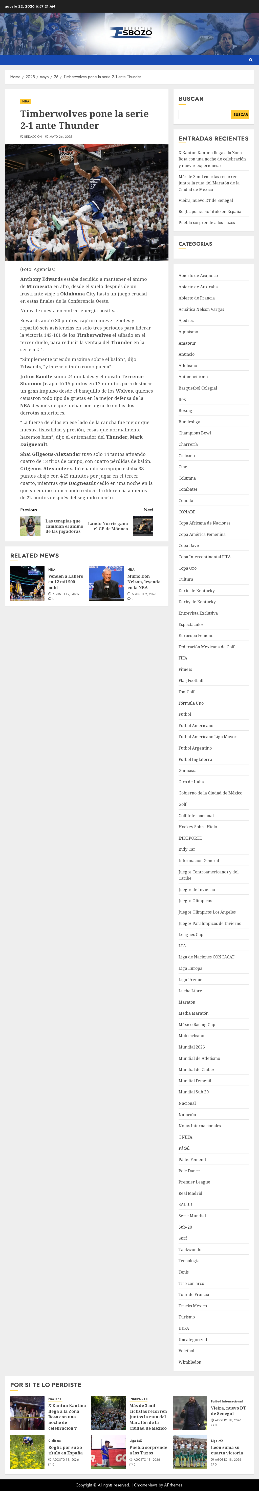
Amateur (187, 343)
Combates (188, 489)
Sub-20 (185, 1227)
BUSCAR (240, 114)
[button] (251, 60)
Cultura (186, 579)
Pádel (184, 1148)
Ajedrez (186, 320)
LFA (182, 946)
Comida (186, 500)
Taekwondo (190, 1249)
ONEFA (185, 1137)
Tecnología (189, 1260)
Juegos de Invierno (197, 889)
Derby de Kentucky (197, 601)
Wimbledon (190, 1362)
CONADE (187, 512)
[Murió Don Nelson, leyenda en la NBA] (106, 583)
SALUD (185, 1204)
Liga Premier (191, 979)
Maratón (187, 1002)
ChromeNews (146, 1485)
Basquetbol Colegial (198, 388)
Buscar (191, 98)
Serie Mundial (192, 1216)
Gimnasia (188, 770)
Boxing (185, 410)
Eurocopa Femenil (196, 635)
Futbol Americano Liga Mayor (207, 736)
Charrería (188, 444)
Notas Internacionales (200, 1125)
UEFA (184, 1328)
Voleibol (186, 1351)
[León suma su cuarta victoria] (190, 1452)
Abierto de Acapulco (198, 275)
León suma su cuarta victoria (227, 1450)
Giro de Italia (191, 782)
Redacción (33, 137)
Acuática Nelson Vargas (201, 309)
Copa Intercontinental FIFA (205, 557)
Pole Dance (189, 1171)
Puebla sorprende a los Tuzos (207, 222)
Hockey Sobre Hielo (198, 827)
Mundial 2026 (192, 1047)
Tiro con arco (191, 1283)
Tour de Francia (194, 1294)
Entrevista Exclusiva (198, 613)
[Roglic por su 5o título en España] (27, 1452)
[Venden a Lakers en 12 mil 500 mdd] (27, 583)
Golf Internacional (196, 815)
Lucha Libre (190, 990)
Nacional (187, 1103)
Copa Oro (188, 568)
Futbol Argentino (195, 748)
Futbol (185, 714)
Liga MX (136, 1441)
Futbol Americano (196, 725)
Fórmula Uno (191, 703)
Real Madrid (190, 1193)
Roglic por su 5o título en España (210, 211)
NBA (25, 101)
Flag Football (191, 680)
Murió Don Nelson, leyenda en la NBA (144, 581)
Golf (182, 804)
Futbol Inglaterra (195, 759)
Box (182, 399)
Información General (199, 860)
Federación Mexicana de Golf (206, 647)
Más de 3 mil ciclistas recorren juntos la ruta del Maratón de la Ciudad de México (209, 183)
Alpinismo (188, 332)
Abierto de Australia (198, 287)
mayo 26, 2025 (61, 137)
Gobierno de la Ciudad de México (210, 793)
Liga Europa (190, 968)
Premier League (194, 1182)
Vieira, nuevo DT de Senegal (206, 200)
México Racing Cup (197, 1024)
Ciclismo (187, 455)
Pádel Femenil (192, 1159)
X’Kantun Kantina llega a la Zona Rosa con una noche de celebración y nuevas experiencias (212, 159)
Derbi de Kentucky (197, 590)
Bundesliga (189, 422)
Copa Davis (189, 545)
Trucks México (193, 1306)
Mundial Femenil (195, 1081)
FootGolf (187, 692)
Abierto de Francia (197, 298)
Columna (187, 478)
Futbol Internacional (227, 1401)
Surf (183, 1238)
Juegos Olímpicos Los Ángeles (207, 912)
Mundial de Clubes (196, 1069)
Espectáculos (191, 624)
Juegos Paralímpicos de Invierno (210, 923)
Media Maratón (193, 1013)
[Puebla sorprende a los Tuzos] (108, 1452)
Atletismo (188, 365)
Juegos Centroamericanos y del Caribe (209, 875)
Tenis (184, 1272)
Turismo (187, 1317)
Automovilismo (193, 376)
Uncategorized (193, 1339)
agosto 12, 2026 (66, 594)
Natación (187, 1114)
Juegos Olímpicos (195, 900)
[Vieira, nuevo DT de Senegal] (190, 1413)
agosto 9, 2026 (144, 594)
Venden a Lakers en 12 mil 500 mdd (65, 581)
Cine (183, 467)
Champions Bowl (195, 433)
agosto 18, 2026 (228, 1421)
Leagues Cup (191, 934)
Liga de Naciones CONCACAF (206, 957)
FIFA (183, 658)
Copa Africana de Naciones (204, 523)
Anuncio (187, 354)
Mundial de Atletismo (199, 1058)
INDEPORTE (190, 838)
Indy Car (187, 849)
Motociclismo (191, 1035)
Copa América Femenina (202, 534)
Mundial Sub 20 (194, 1092)
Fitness (185, 669)
